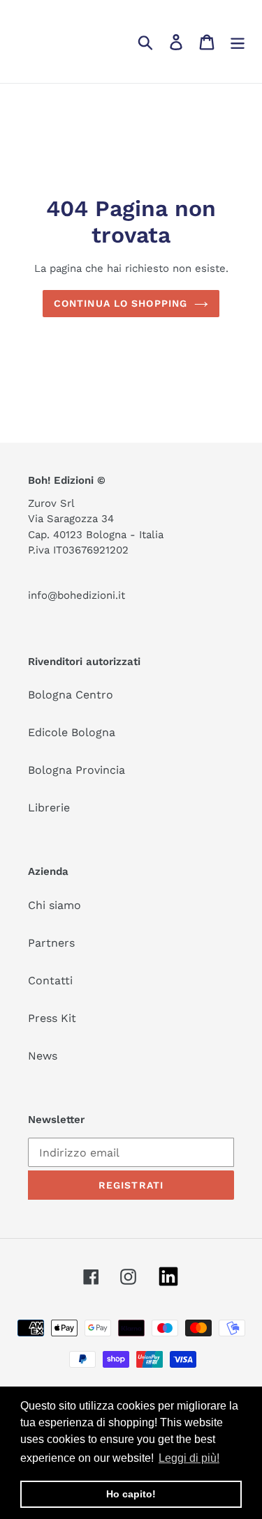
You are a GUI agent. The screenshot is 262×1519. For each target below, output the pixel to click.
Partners (51, 942)
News (42, 1055)
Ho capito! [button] (131, 1493)
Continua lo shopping (120, 303)
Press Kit (52, 1018)
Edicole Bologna (71, 732)
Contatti (50, 980)
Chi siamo (54, 905)
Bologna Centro (70, 694)
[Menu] (237, 41)
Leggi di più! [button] (189, 1458)
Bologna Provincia (76, 770)
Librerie (49, 807)
